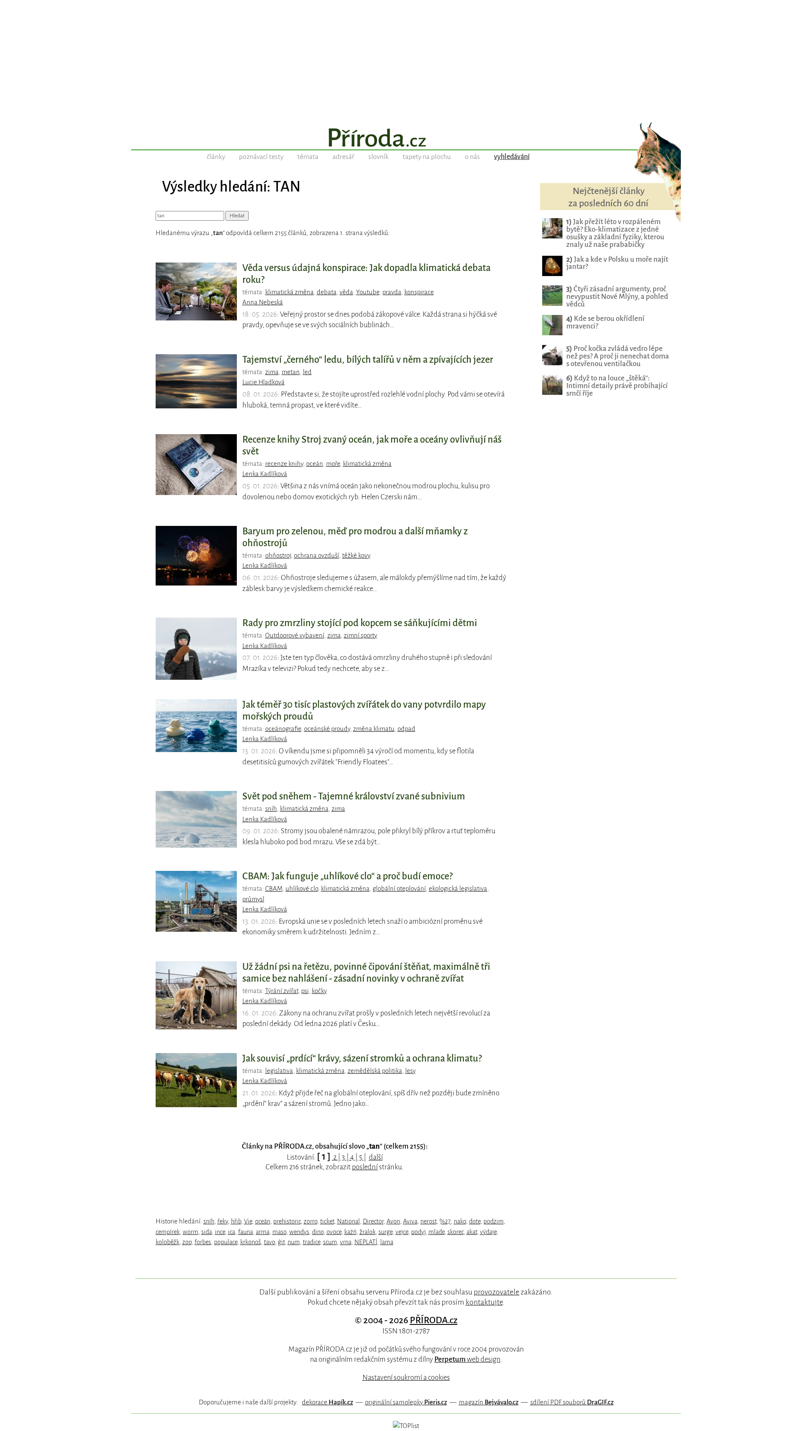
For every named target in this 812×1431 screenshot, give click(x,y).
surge (385, 1232)
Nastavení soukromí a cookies (406, 1378)
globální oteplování (399, 888)
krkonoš (250, 1242)
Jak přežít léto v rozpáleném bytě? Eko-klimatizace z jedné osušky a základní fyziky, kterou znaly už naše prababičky (615, 233)
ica (231, 1232)
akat (471, 1232)
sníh (271, 808)
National (348, 1221)
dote (474, 1221)
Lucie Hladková (263, 382)
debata (327, 292)
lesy (410, 1070)
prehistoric (287, 1221)
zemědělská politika (375, 1070)
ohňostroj (278, 555)
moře (333, 463)
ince (220, 1232)
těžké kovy (356, 555)
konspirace (419, 292)
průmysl (253, 899)
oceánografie (283, 728)
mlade (436, 1232)
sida (206, 1232)
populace (225, 1242)
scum (330, 1242)
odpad (406, 728)
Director (373, 1221)
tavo (269, 1242)
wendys (299, 1232)
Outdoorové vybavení (294, 635)
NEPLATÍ (365, 1242)
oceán (314, 463)
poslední (365, 1167)
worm (190, 1232)
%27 (445, 1221)
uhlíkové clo (301, 888)
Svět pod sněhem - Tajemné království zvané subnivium (353, 796)
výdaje (488, 1232)
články (216, 157)
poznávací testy (261, 157)
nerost (428, 1221)
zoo (187, 1242)
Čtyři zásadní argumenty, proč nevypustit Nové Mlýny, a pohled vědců (617, 296)
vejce (401, 1232)
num (294, 1242)
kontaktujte (484, 1302)
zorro (310, 1221)
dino (318, 1232)
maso (279, 1232)
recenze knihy (284, 463)
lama (386, 1242)
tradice (311, 1242)
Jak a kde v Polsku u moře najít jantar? (617, 263)
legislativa (279, 1070)
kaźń (350, 1232)
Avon (393, 1221)
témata (307, 157)
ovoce (333, 1232)
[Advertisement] (406, 59)
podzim (493, 1221)
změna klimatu (374, 728)
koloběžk (167, 1242)
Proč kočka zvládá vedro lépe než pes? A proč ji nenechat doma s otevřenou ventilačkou (617, 356)
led (307, 372)
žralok (367, 1232)
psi (305, 991)
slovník (378, 157)
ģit (281, 1242)
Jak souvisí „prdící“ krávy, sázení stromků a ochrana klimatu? (362, 1058)
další (376, 1157)
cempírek (168, 1232)
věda (346, 292)
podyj (418, 1232)
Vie (248, 1221)
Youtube (367, 292)
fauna (245, 1232)
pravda (391, 292)
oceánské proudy (327, 728)
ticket (327, 1221)
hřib (236, 1221)
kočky (319, 991)
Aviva (410, 1221)
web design (467, 1359)
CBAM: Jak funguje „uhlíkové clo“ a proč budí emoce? (347, 876)
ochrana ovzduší (316, 555)
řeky (222, 1221)
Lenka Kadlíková (264, 474)
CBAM (274, 888)
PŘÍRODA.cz (434, 1320)
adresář (343, 157)
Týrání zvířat (281, 991)
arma (262, 1232)
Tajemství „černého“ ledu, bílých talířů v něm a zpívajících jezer (367, 360)
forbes (203, 1242)
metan (291, 372)
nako (460, 1221)
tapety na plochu (427, 157)
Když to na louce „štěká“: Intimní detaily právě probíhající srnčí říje (617, 385)
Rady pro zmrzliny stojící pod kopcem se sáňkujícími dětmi (359, 623)
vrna (345, 1242)
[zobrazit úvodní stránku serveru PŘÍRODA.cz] (406, 138)
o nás (472, 157)
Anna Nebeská (262, 302)
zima (272, 372)
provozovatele (496, 1292)
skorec (455, 1232)
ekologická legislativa (458, 888)
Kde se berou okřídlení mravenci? (605, 322)
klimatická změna (289, 292)
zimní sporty (360, 635)
